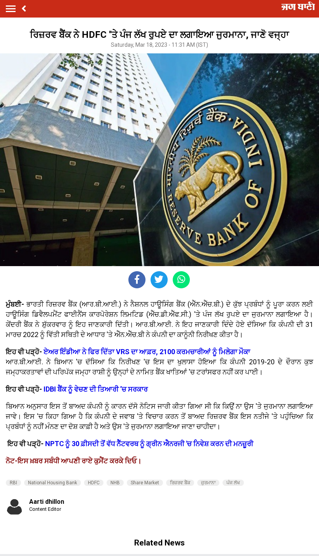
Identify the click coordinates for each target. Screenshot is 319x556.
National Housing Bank (52, 482)
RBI (13, 482)
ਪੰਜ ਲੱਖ (233, 482)
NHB (115, 482)
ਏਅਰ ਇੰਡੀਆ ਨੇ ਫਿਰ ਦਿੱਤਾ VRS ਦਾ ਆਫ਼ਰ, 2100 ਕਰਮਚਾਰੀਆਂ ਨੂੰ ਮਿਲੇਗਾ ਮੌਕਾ (147, 352)
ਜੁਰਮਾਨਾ (208, 482)
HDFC (94, 482)
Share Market (145, 482)
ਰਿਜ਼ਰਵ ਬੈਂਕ (180, 482)
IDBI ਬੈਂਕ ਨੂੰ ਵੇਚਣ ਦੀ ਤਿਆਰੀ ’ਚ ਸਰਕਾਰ (96, 389)
